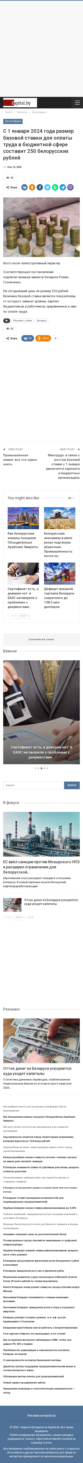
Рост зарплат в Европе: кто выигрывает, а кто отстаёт (34, 1333)
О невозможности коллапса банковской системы (32, 1360)
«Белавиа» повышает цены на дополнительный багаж (34, 1234)
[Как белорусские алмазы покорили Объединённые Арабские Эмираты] (23, 518)
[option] (41, 712)
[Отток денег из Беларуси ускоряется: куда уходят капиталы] (12, 905)
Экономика (13, 121)
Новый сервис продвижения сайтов (24, 1382)
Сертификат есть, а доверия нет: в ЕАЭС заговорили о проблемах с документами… (41, 752)
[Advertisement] (41, 48)
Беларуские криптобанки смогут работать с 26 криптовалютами (40, 1327)
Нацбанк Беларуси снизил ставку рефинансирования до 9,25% (39, 1208)
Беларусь (42, 320)
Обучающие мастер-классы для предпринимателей (33, 1376)
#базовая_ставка (22, 320)
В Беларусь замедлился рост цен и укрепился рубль (33, 1270)
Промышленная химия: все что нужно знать (20, 459)
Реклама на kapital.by (41, 1415)
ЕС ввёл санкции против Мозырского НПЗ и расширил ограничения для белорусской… (41, 867)
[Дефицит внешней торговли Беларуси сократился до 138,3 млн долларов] (59, 574)
